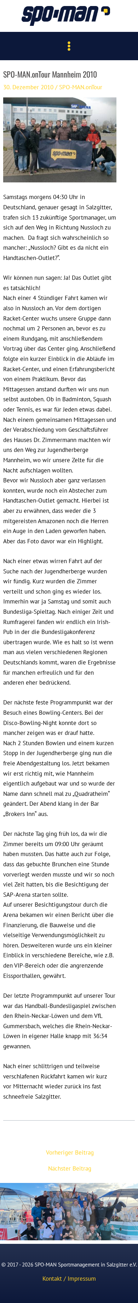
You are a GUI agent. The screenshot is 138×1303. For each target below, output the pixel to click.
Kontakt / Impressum (69, 1278)
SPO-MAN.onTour (80, 87)
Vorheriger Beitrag (70, 1152)
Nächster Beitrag (69, 1168)
